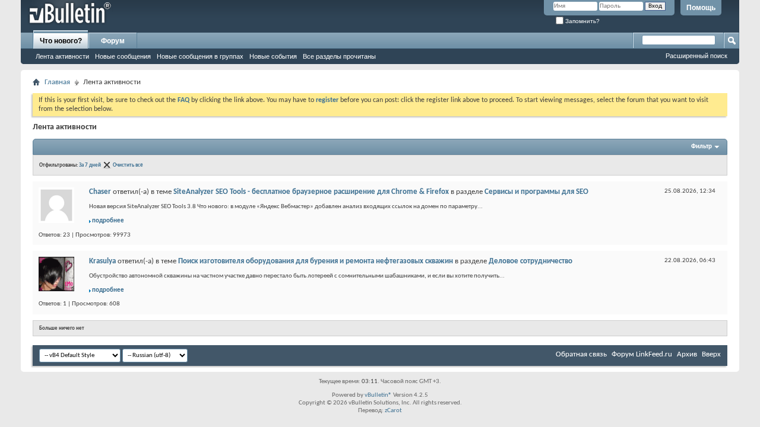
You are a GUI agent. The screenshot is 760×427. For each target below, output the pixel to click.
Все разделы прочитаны (339, 56)
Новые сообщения (123, 56)
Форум (113, 41)
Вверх (711, 354)
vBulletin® (378, 395)
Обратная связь (581, 354)
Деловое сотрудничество (530, 261)
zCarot (393, 410)
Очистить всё (128, 165)
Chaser (100, 192)
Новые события (273, 56)
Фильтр (701, 147)
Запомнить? (581, 21)
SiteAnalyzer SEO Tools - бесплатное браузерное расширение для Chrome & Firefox (311, 192)
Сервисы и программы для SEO (536, 192)
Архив (687, 354)
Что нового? (61, 41)
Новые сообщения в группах (200, 56)
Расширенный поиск (696, 55)
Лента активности (62, 56)
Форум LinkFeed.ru (642, 354)
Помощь (700, 8)
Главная (57, 82)
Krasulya (102, 261)
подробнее (108, 221)
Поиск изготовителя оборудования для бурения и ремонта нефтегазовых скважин (315, 261)
